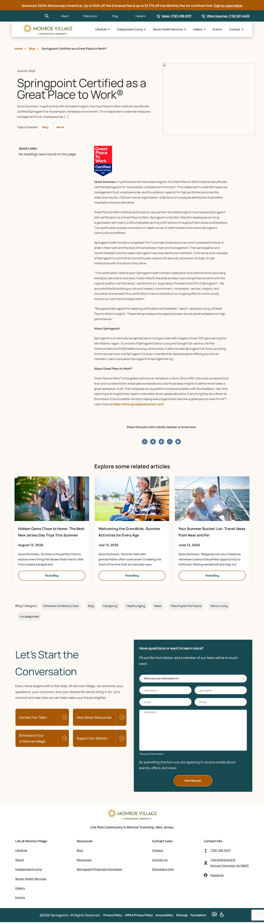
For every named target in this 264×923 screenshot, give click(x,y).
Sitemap (182, 915)
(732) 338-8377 (220, 850)
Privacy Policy (112, 915)
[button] (145, 442)
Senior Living (219, 606)
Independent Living (130, 29)
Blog (115, 16)
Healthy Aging (136, 606)
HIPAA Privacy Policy (139, 915)
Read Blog (52, 575)
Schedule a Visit (163, 869)
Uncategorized (29, 616)
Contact (234, 29)
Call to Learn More (228, 5)
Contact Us (160, 860)
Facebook (217, 875)
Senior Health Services (168, 29)
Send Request (193, 780)
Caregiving (110, 606)
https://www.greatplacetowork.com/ (138, 404)
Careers (140, 16)
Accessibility (164, 915)
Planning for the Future (186, 606)
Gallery (197, 29)
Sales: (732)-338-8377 (177, 16)
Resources (90, 16)
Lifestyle (101, 29)
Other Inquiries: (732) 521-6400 (228, 16)
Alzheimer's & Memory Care (61, 606)
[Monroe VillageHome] (48, 29)
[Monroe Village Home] (132, 819)
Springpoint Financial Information (99, 869)
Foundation (198, 915)
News (60, 127)
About (65, 16)
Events (217, 29)
